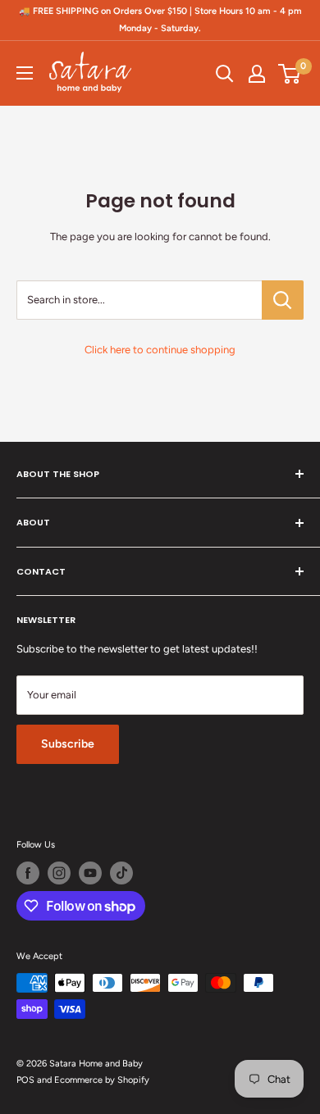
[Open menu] (24, 73)
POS (25, 1080)
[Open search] (225, 74)
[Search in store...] (283, 300)
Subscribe (67, 744)
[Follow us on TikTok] (121, 873)
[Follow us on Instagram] (59, 873)
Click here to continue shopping (160, 349)
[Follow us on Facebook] (27, 873)
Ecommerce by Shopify (101, 1080)
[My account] (257, 74)
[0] (290, 74)
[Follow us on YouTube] (90, 873)
